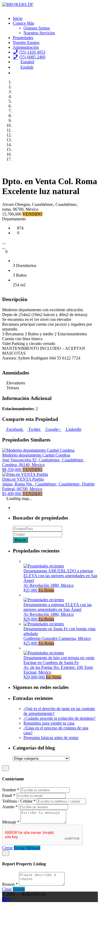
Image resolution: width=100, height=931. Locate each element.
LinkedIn (73, 429)
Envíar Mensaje (27, 847)
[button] (3, 168)
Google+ (53, 429)
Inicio (17, 18)
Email (8, 795)
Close (7, 889)
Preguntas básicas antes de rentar (50, 737)
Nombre (10, 790)
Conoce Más (23, 23)
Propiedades (23, 37)
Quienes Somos (36, 28)
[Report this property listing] (3, 242)
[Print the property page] (3, 246)
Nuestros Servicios (39, 33)
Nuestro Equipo (26, 42)
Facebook (14, 429)
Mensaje (10, 822)
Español (27, 62)
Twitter (34, 429)
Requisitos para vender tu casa (48, 723)
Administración (26, 47)
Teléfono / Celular (19, 801)
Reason (10, 884)
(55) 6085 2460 (32, 57)
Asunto (10, 806)
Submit (19, 889)
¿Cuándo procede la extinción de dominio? (59, 718)
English (27, 67)
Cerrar (7, 847)
